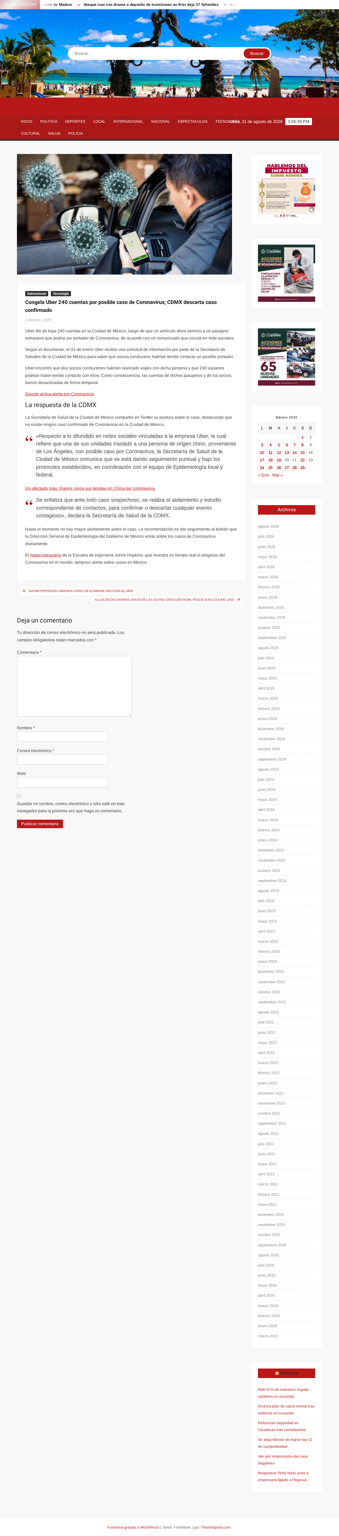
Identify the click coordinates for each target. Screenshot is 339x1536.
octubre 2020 (269, 1235)
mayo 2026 (267, 557)
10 (262, 452)
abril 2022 (266, 1053)
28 (294, 467)
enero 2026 (267, 597)
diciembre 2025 (271, 607)
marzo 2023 (268, 941)
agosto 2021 (268, 1133)
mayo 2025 (267, 678)
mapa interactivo (45, 555)
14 (294, 452)
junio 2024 (266, 789)
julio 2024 (266, 779)
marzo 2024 (268, 820)
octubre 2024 (269, 749)
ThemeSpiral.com (215, 1527)
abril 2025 (266, 688)
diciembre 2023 (271, 850)
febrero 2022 (269, 1073)
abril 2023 (266, 931)
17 (262, 460)
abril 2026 (266, 567)
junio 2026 (266, 547)
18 (270, 460)
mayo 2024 (267, 799)
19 (279, 460)
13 (287, 452)
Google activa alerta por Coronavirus (59, 394)
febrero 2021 (269, 1194)
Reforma (289, 1373)
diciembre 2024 (271, 729)
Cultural (30, 133)
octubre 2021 (269, 1113)
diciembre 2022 (271, 971)
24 (262, 467)
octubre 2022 (269, 992)
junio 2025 (266, 668)
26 (279, 467)
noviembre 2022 (271, 982)
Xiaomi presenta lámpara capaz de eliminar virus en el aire (80, 591)
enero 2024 (267, 840)
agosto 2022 (268, 1012)
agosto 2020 (268, 1255)
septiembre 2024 (272, 759)
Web (21, 773)
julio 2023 (266, 901)
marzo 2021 (268, 1184)
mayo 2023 (267, 921)
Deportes (75, 121)
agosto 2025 (268, 648)
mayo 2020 (267, 1285)
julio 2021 (266, 1144)
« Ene (263, 475)
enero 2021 (267, 1204)
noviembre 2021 (271, 1103)
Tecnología (227, 121)
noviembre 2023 (271, 860)
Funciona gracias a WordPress (133, 1527)
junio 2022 (266, 1032)
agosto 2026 (268, 526)
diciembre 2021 (271, 1093)
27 (287, 467)
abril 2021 (266, 1174)
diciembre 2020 (271, 1214)
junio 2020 (266, 1275)
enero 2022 (267, 1083)
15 (302, 452)
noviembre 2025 (271, 617)
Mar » (277, 475)
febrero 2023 (269, 951)
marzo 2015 (268, 1336)
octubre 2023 (269, 870)
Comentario (29, 652)
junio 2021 (266, 1154)
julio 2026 (266, 536)
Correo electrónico (35, 750)
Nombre (26, 728)
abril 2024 (266, 809)
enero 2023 (267, 961)
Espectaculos (192, 121)
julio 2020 (266, 1265)
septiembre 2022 (272, 1002)
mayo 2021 (267, 1164)
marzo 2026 (268, 577)
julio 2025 (266, 658)
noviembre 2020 (271, 1224)
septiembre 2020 (272, 1245)
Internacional (128, 121)
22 (302, 460)
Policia (75, 133)
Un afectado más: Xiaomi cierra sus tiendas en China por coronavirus (90, 488)
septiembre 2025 (272, 637)
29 (302, 467)
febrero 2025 (269, 709)
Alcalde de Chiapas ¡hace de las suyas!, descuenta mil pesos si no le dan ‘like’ (164, 600)
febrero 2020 (269, 1316)
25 (270, 467)
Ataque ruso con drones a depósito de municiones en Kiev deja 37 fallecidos (117, 4)
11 (271, 452)
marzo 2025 (268, 698)
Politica (48, 121)
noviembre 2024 (271, 739)
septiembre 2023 (272, 881)
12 (279, 452)
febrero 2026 (269, 587)
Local (99, 121)
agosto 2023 (268, 891)
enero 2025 (267, 719)
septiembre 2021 (272, 1123)
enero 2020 (267, 1326)
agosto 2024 (268, 769)
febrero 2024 (269, 830)
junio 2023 (266, 911)
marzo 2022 (268, 1063)
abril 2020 (266, 1295)
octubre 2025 (269, 627)
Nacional (160, 121)
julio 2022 (266, 1022)
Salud (54, 133)
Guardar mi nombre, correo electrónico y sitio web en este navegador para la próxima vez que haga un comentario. (71, 807)
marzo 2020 (268, 1306)
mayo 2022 (267, 1042)
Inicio (26, 121)
